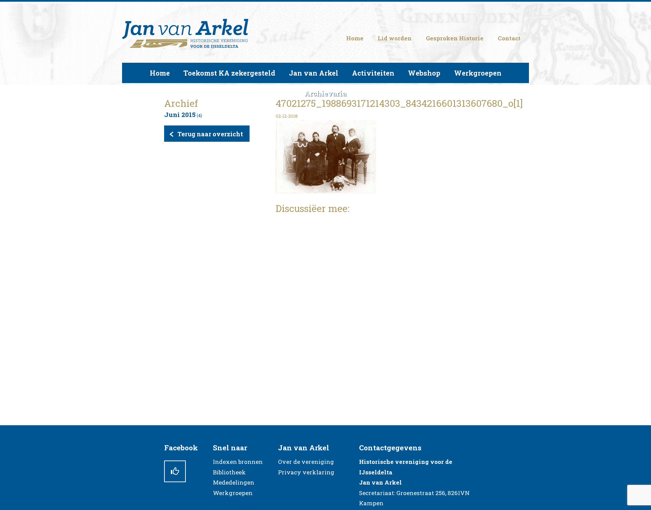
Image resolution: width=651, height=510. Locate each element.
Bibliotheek (229, 472)
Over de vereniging (306, 462)
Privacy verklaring (306, 472)
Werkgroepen (233, 493)
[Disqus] (381, 305)
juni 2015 (180, 114)
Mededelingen (233, 482)
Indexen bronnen (238, 462)
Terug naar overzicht (210, 134)
